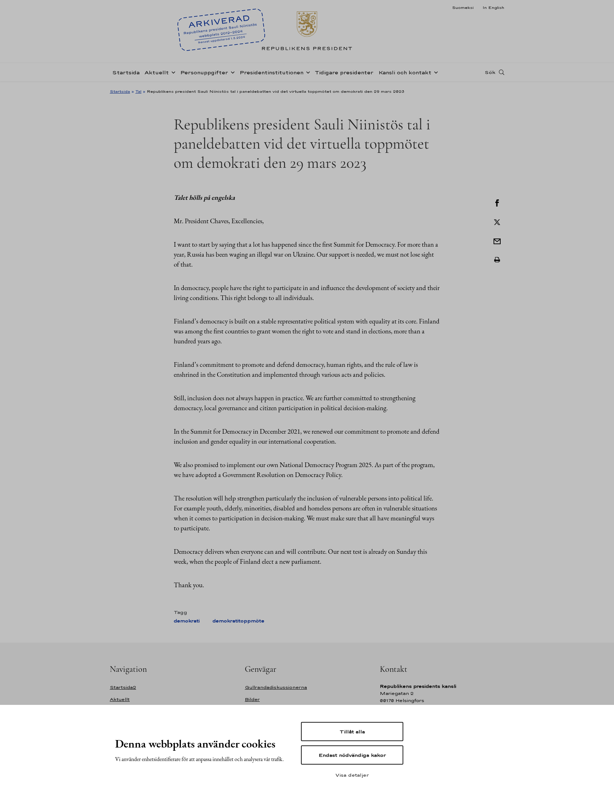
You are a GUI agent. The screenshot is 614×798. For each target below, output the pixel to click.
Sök (490, 72)
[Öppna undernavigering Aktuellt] (172, 72)
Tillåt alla (352, 731)
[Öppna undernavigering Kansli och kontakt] (434, 72)
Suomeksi (463, 7)
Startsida (126, 72)
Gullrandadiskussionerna (276, 687)
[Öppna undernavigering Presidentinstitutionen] (306, 72)
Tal (138, 91)
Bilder (252, 699)
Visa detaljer (352, 775)
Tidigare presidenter (344, 72)
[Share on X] (497, 221)
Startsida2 (123, 687)
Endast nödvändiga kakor (352, 755)
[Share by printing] (497, 259)
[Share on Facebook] (497, 202)
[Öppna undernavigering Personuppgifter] (231, 72)
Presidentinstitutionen (271, 72)
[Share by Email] (497, 240)
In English (493, 7)
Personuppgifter (204, 72)
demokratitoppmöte (238, 621)
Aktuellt (157, 72)
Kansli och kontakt (404, 72)
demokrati (187, 621)
